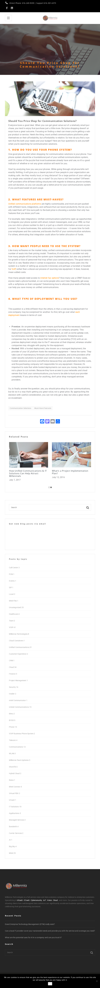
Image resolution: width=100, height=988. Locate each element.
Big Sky (13, 846)
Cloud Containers (17, 641)
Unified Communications (20, 647)
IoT (44, 900)
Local (12, 594)
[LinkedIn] (12, 8)
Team (12, 621)
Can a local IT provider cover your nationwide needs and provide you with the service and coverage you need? (50, 931)
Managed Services (17, 820)
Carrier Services (16, 833)
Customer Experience (18, 654)
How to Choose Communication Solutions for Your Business (69, 472)
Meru (12, 714)
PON (11, 574)
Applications (15, 813)
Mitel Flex (13, 601)
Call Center (14, 568)
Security (13, 687)
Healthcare (14, 614)
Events (12, 581)
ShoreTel (13, 767)
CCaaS (26, 900)
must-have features (42, 408)
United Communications (20, 707)
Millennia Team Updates (19, 760)
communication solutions (20, 408)
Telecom (13, 740)
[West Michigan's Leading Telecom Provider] (50, 18)
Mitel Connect (15, 787)
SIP (11, 587)
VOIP (12, 627)
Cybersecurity (36, 900)
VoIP (14, 269)
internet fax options (49, 278)
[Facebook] (7, 8)
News (12, 780)
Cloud (12, 667)
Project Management (18, 680)
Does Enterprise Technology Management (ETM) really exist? (30, 924)
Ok (50, 984)
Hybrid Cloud (15, 773)
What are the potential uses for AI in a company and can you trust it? (33, 937)
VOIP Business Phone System (22, 734)
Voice (49, 900)
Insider (12, 694)
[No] (96, 981)
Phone (13, 727)
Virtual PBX (14, 793)
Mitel (12, 853)
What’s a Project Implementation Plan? (27, 472)
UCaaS (12, 800)
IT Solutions (15, 807)
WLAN (12, 753)
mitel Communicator (18, 700)
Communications (17, 747)
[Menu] (8, 18)
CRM (11, 660)
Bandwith (13, 827)
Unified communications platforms (24, 204)
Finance (13, 674)
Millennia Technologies (19, 634)
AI (10, 840)
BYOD (12, 720)
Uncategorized (16, 607)
